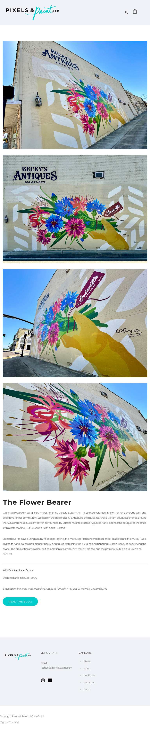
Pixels (87, 661)
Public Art (89, 675)
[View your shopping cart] (135, 12)
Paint (86, 668)
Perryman (89, 682)
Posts (87, 689)
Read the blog (20, 601)
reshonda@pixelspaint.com (56, 667)
